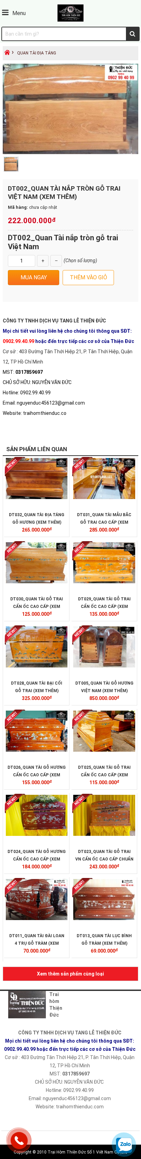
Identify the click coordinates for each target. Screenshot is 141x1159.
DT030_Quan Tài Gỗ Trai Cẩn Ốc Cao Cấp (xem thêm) (36, 606)
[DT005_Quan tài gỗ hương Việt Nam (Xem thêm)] (104, 665)
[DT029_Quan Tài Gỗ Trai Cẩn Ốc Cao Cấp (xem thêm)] (104, 581)
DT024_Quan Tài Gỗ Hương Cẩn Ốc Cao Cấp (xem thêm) (37, 859)
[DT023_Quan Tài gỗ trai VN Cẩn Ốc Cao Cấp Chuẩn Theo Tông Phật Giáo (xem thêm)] (104, 834)
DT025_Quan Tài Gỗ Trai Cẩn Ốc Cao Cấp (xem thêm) (104, 775)
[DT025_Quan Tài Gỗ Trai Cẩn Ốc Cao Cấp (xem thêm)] (104, 750)
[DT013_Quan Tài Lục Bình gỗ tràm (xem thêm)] (104, 918)
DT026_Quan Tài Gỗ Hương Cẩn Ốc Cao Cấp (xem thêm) (37, 775)
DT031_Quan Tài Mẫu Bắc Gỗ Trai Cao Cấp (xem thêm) (104, 522)
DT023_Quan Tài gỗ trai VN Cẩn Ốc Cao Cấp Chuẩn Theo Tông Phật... (104, 859)
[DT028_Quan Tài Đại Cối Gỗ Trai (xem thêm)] (36, 665)
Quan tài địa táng (36, 53)
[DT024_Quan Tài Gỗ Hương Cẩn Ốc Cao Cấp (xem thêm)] (36, 834)
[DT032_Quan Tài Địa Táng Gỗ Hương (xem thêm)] (36, 497)
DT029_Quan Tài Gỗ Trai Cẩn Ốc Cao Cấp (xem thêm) (104, 606)
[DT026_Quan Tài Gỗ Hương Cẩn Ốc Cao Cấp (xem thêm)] (36, 750)
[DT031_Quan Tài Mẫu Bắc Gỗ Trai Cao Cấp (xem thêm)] (104, 497)
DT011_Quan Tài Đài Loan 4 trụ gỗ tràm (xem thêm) (36, 943)
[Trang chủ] (7, 54)
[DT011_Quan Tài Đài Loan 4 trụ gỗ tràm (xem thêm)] (36, 918)
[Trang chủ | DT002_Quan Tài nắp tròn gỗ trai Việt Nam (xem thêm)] (70, 20)
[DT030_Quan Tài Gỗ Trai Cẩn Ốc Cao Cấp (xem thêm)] (36, 581)
